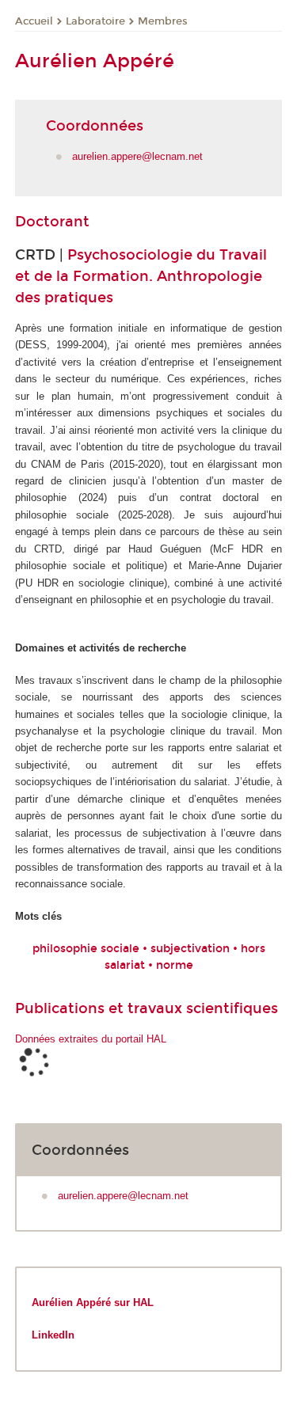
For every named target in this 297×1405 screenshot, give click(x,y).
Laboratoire (95, 21)
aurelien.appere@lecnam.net (137, 156)
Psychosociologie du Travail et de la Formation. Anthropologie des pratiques (141, 276)
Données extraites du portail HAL (90, 1039)
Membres (163, 21)
